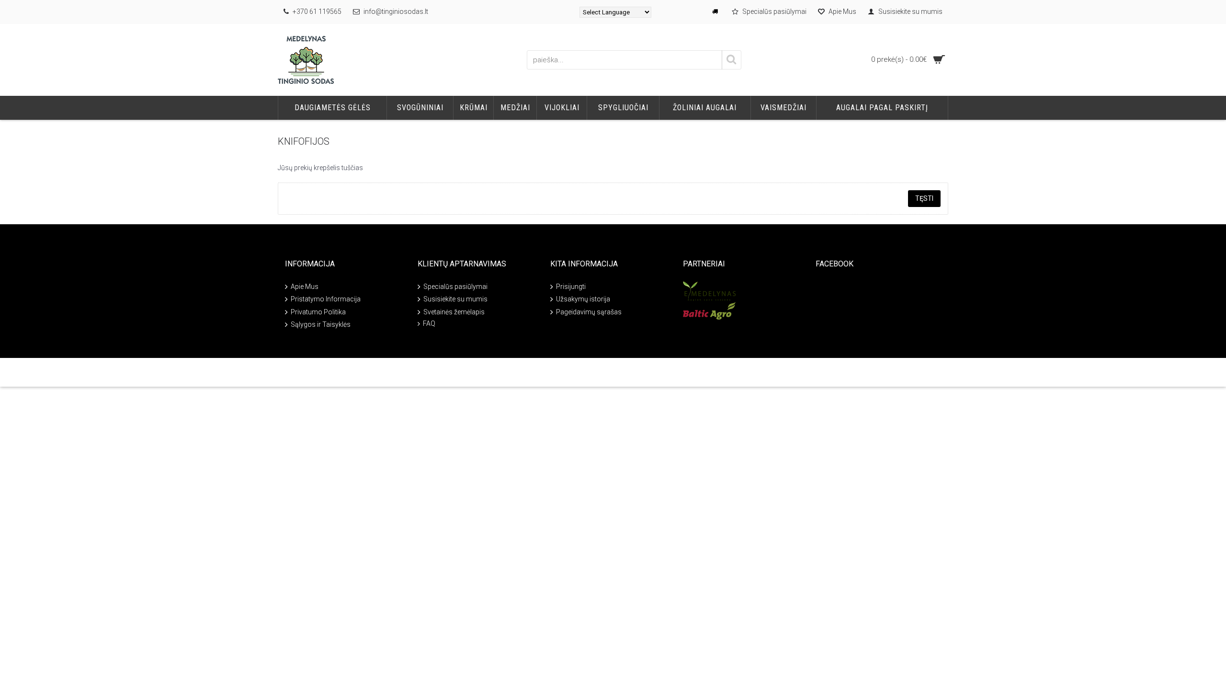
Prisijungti (571, 286)
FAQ (429, 323)
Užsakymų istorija (583, 299)
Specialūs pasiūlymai (455, 286)
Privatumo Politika (318, 312)
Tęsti (924, 198)
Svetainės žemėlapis (454, 312)
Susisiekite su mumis (455, 299)
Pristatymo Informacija (326, 299)
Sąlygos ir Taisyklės (321, 324)
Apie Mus (304, 286)
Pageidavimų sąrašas (589, 312)
